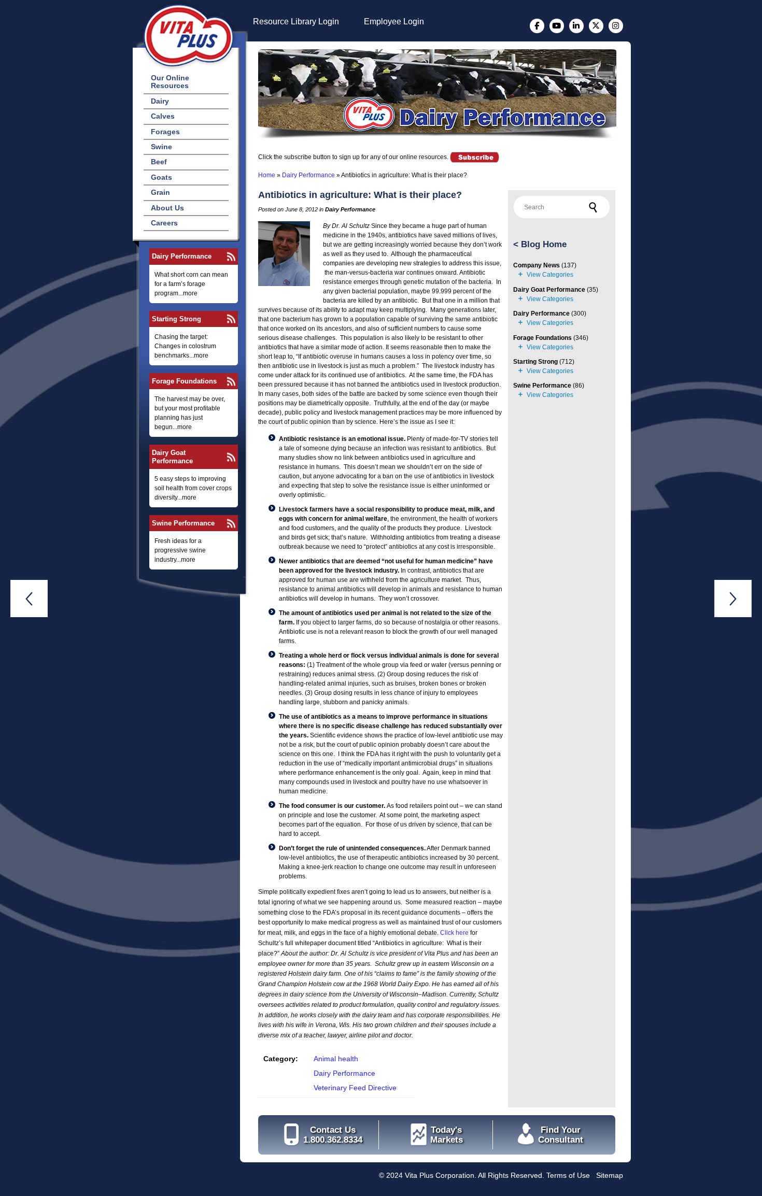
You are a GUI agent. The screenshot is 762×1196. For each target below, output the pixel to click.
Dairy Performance (181, 256)
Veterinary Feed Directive (355, 1088)
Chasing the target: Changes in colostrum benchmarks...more (185, 346)
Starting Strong (176, 319)
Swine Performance (183, 523)
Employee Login (394, 21)
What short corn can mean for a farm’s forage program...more (191, 284)
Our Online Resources (170, 82)
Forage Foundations (184, 381)
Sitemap (609, 1175)
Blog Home (544, 244)
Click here (454, 932)
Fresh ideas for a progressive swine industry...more (180, 550)
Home (266, 175)
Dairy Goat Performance (172, 456)
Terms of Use (568, 1175)
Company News (536, 265)
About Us (167, 208)
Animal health (336, 1059)
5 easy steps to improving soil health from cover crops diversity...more (193, 488)
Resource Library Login (296, 21)
